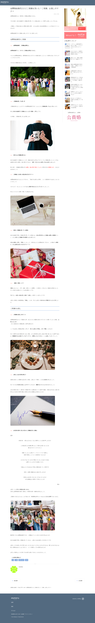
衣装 (12, 606)
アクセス (13, 610)
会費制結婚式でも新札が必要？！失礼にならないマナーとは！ (76, 72)
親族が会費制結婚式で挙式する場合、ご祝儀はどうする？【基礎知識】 (76, 66)
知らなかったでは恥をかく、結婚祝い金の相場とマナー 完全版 (77, 100)
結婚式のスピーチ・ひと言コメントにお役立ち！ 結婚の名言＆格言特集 (77, 106)
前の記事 (16, 580)
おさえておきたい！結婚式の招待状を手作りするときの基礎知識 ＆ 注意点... (76, 53)
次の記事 (80, 580)
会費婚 (26, 560)
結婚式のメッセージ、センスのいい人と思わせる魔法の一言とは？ (76, 93)
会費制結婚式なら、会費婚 (74, 112)
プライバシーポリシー (29, 614)
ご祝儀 (16, 560)
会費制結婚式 (21, 560)
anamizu (21, 566)
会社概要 (22, 614)
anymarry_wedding (76, 598)
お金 (13, 560)
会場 (12, 602)
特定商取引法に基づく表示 (15, 614)
